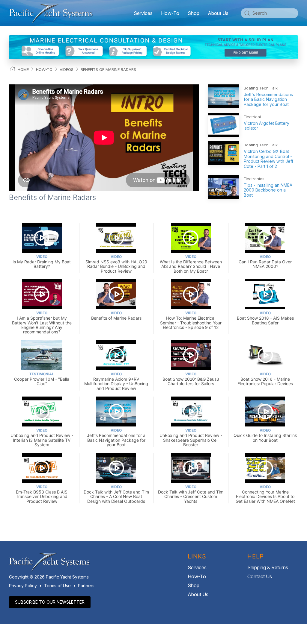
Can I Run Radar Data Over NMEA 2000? (265, 261)
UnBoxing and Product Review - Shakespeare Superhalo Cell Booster (190, 437)
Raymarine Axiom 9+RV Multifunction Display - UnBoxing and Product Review (116, 381)
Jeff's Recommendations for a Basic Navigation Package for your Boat (268, 99)
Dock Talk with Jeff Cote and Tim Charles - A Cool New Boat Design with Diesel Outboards (116, 494)
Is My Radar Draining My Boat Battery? (42, 261)
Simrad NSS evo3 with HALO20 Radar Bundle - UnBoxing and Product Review (116, 264)
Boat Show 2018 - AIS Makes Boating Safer (265, 318)
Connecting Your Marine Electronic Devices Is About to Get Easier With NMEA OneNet (265, 494)
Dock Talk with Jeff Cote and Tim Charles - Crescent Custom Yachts (190, 494)
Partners (86, 585)
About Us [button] (218, 13)
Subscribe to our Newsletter (50, 602)
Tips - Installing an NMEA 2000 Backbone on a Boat (268, 190)
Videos (66, 69)
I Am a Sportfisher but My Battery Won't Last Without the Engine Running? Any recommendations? (42, 322)
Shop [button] (193, 13)
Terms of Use (57, 585)
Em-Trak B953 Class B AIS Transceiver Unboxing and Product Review (41, 494)
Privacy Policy (23, 585)
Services (197, 567)
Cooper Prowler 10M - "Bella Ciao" (41, 379)
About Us (198, 594)
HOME (23, 69)
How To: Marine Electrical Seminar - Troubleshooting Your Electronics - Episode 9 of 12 (191, 320)
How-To (170, 13)
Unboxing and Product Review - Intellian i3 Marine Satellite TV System (41, 437)
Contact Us (259, 576)
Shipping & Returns (267, 567)
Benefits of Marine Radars (108, 69)
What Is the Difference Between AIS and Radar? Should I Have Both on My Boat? (191, 264)
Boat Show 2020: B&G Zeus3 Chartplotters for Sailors (190, 379)
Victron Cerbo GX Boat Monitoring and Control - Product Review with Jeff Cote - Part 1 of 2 (268, 159)
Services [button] (143, 13)
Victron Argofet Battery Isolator (266, 126)
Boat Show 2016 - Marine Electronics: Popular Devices (265, 379)
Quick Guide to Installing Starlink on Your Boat (265, 435)
